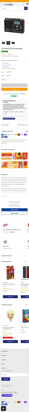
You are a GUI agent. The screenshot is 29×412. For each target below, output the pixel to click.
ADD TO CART (10, 296)
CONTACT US (14, 0)
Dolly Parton (5, 325)
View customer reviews (9, 118)
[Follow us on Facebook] (2, 393)
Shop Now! (12, 231)
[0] (26, 4)
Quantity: (3, 79)
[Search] (26, 8)
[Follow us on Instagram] (8, 393)
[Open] (3, 408)
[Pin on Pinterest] (21, 125)
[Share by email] (27, 125)
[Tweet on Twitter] (24, 125)
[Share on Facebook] (19, 125)
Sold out (14, 85)
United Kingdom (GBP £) (6, 385)
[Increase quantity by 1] (15, 79)
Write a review (14, 209)
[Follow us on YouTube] (13, 393)
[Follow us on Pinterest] (10, 393)
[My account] (23, 4)
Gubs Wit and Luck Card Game (9, 284)
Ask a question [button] (14, 213)
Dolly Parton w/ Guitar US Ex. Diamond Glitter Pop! (9, 328)
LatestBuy (3, 54)
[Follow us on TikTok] (16, 393)
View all (26, 261)
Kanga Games (5, 282)
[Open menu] (2, 4)
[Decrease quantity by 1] (7, 79)
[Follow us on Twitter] (5, 393)
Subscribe (6, 379)
